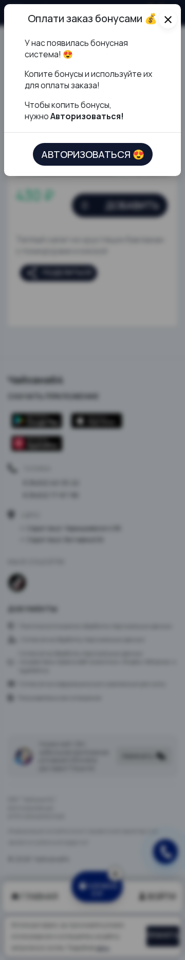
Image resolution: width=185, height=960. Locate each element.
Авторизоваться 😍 (92, 154)
